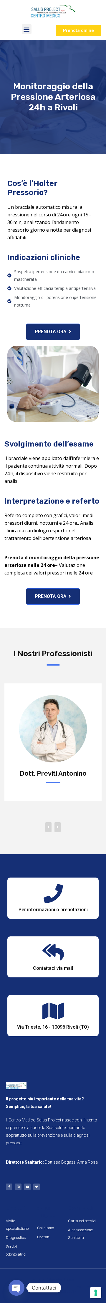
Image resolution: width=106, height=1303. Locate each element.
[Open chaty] (16, 1288)
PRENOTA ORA (51, 331)
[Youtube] (27, 1187)
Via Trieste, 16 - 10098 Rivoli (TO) (53, 1027)
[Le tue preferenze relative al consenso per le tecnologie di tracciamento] (95, 1292)
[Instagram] (18, 1187)
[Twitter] (36, 1187)
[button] (27, 29)
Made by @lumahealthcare (53, 1280)
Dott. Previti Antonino (53, 773)
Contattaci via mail (53, 968)
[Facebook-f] (9, 1187)
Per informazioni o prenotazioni (53, 909)
